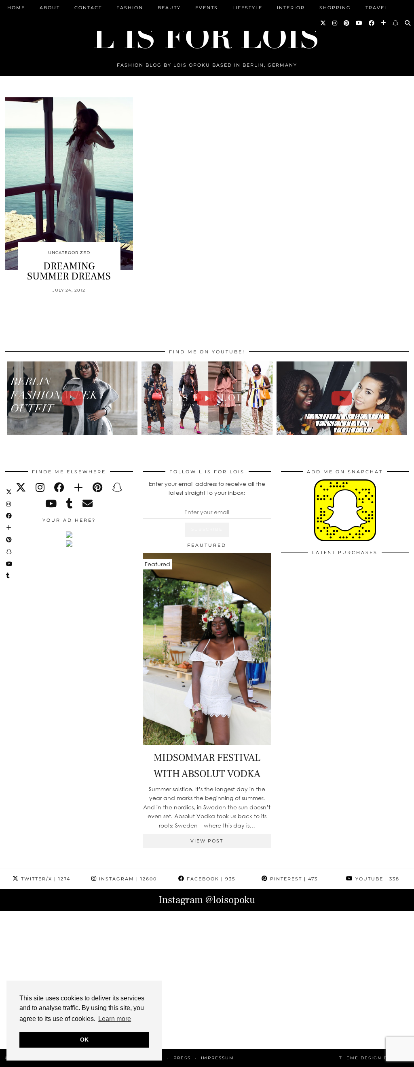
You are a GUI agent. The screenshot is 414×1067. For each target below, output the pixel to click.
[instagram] (40, 487)
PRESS (182, 1058)
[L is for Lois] (207, 33)
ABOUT (50, 8)
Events (206, 8)
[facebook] (59, 487)
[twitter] (21, 487)
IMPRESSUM (217, 1058)
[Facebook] (372, 23)
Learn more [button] (114, 1018)
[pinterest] (97, 487)
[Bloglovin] (384, 23)
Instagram (127, 879)
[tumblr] (69, 503)
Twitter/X (44, 879)
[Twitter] (323, 23)
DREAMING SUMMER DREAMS (69, 271)
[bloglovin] (78, 487)
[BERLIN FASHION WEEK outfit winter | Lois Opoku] (72, 398)
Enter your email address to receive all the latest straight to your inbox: (207, 488)
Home (16, 8)
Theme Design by (374, 1058)
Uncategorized (69, 252)
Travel (376, 8)
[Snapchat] (396, 23)
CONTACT (88, 8)
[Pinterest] (347, 23)
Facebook (210, 879)
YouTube (376, 879)
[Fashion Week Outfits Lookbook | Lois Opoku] (207, 398)
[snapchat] (117, 487)
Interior (291, 8)
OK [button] (84, 1039)
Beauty (169, 8)
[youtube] (51, 503)
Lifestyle (247, 8)
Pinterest (293, 879)
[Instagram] (335, 23)
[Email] (87, 503)
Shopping (335, 8)
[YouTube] (359, 23)
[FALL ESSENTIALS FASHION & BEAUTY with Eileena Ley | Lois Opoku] (342, 398)
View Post (206, 841)
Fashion (129, 8)
